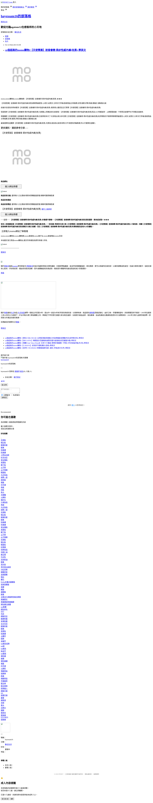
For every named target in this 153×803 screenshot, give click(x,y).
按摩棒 (3, 673)
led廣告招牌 (5, 644)
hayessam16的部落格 (16, 16)
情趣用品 (4, 671)
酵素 (2, 562)
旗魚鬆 (92, 313)
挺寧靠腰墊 (5, 584)
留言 (21, 371)
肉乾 (2, 490)
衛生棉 (3, 683)
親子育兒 (17, 377)
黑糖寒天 (4, 599)
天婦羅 (3, 495)
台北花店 (4, 624)
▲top (3, 381)
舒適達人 (4, 688)
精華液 (3, 700)
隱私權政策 (88, 774)
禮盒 (17, 322)
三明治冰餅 (5, 455)
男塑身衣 (29, 266)
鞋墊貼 (3, 472)
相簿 (6, 36)
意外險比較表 (6, 567)
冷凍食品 (4, 502)
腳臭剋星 (4, 445)
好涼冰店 (4, 457)
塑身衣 (3, 252)
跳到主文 (4, 22)
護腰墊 (3, 592)
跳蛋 (2, 676)
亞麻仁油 (4, 552)
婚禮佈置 (4, 619)
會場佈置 (4, 621)
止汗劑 (3, 467)
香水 (2, 705)
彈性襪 (3, 656)
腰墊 (2, 589)
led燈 (2, 646)
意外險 (3, 564)
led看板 (3, 654)
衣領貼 (3, 440)
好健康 (3, 547)
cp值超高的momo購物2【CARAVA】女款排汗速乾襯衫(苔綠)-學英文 (30, 345)
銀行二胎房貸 (47, 209)
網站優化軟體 (6, 604)
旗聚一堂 (4, 477)
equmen (15, 266)
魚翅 (2, 505)
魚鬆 (2, 273)
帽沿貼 (3, 442)
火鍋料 (3, 497)
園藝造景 (4, 572)
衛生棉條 (4, 686)
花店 (2, 614)
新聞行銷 (4, 695)
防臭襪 (3, 452)
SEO (2, 611)
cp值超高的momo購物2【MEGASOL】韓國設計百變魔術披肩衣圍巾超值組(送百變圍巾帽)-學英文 (40, 340)
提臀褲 (3, 720)
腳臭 (2, 447)
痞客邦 (17, 371)
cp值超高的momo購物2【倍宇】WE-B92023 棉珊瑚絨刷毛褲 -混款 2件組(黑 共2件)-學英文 (37, 348)
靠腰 (2, 587)
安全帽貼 (4, 460)
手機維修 (4, 681)
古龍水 (3, 708)
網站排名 (4, 609)
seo (2, 693)
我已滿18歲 (5, 799)
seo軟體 (3, 607)
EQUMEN (4, 717)
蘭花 (2, 579)
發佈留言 (4, 397)
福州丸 (3, 500)
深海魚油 (4, 560)
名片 (6, 41)
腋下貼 (3, 465)
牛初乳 (3, 557)
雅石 (2, 577)
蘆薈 (2, 698)
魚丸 (2, 492)
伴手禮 (3, 485)
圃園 (2, 710)
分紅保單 (4, 569)
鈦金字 (3, 651)
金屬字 (3, 641)
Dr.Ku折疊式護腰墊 (8, 582)
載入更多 (4, 385)
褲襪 (2, 658)
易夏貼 (3, 462)
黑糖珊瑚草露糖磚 (7, 602)
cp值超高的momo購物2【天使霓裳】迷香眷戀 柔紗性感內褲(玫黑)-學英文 (45, 50)
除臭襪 (3, 450)
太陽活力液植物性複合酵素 (11, 597)
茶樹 (2, 703)
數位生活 (18, 32)
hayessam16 (5, 360)
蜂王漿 (3, 555)
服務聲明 (96, 774)
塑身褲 (3, 715)
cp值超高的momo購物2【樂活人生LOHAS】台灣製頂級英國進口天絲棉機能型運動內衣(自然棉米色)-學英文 (44, 338)
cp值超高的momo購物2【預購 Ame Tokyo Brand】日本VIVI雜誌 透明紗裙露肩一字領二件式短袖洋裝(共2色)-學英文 (47, 343)
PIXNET (61, 774)
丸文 (12, 313)
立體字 (3, 636)
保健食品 (4, 550)
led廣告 (3, 649)
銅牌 (2, 639)
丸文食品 (21, 313)
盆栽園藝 (4, 574)
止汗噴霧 (4, 470)
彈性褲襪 (4, 661)
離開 (12, 799)
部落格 (7, 39)
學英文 (3, 328)
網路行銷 (4, 691)
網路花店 (4, 616)
